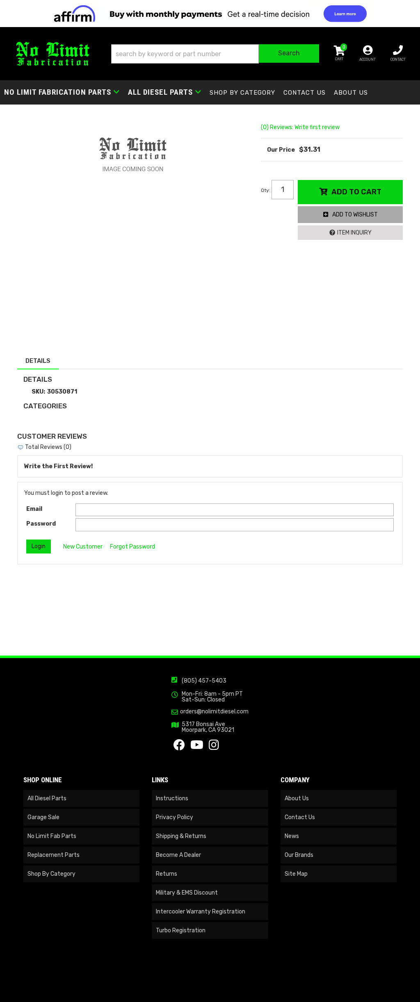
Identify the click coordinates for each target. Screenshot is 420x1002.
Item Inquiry (354, 232)
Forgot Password (132, 546)
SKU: (38, 391)
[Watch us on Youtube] (196, 747)
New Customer (83, 546)
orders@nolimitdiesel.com (214, 712)
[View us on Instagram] (214, 747)
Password (41, 523)
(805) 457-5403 (204, 680)
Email (34, 509)
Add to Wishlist (355, 214)
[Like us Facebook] (179, 747)
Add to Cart (356, 191)
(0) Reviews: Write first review (300, 127)
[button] (215, 54)
